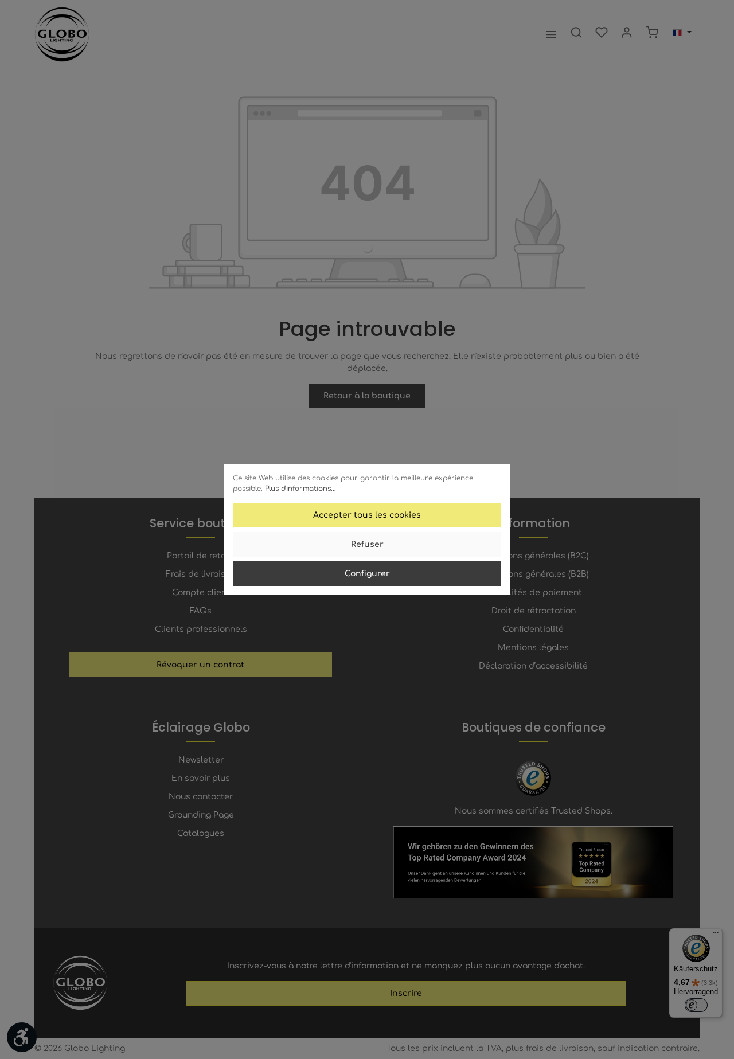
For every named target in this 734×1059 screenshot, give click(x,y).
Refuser (367, 544)
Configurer (367, 573)
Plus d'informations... (300, 488)
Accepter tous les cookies (367, 515)
